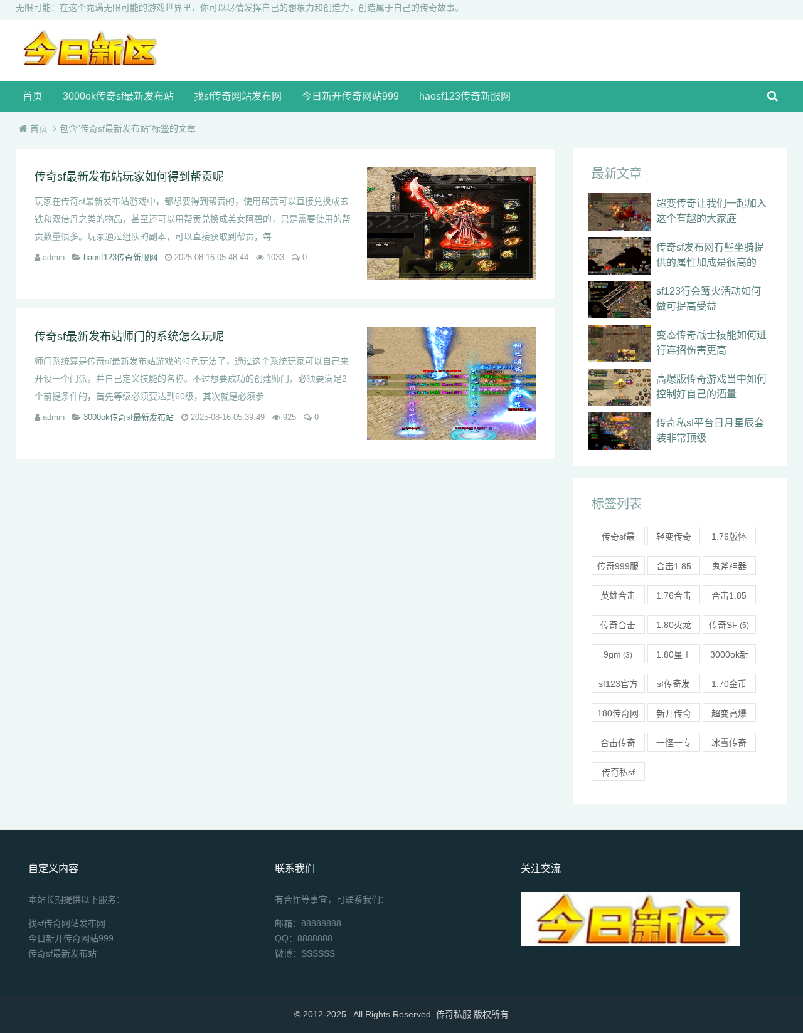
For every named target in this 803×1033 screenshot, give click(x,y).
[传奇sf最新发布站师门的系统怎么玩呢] (451, 383)
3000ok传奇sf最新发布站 (118, 96)
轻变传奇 (673, 538)
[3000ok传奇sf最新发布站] (88, 63)
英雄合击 (617, 597)
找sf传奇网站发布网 (238, 96)
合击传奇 (617, 745)
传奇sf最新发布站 (617, 538)
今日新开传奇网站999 (350, 96)
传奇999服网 (618, 568)
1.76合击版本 (673, 597)
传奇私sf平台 (618, 774)
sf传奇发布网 (673, 686)
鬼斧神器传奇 (729, 568)
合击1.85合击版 (729, 597)
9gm (618, 654)
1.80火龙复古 (673, 627)
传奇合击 (617, 627)
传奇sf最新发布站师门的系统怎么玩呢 (129, 336)
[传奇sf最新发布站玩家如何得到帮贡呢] (451, 223)
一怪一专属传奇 (674, 745)
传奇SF (729, 625)
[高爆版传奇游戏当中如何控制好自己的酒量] (619, 387)
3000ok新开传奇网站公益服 (729, 656)
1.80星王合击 (673, 656)
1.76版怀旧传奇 (729, 538)
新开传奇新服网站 (673, 715)
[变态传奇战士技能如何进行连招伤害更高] (619, 343)
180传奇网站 (618, 715)
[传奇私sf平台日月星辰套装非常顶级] (619, 431)
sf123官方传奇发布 (618, 686)
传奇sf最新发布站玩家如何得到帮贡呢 (129, 176)
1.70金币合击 (729, 686)
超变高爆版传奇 (729, 715)
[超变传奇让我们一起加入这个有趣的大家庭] (619, 212)
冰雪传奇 (729, 745)
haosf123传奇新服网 (465, 96)
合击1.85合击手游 (673, 568)
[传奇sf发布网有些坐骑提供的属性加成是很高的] (619, 256)
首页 (33, 96)
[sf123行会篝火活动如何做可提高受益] (619, 299)
